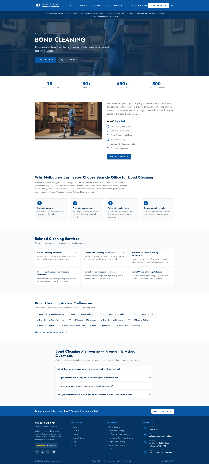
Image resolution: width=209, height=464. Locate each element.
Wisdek (171, 461)
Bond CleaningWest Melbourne (51, 320)
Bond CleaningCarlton (139, 320)
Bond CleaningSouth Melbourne (115, 314)
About (73, 5)
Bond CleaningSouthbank (146, 314)
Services (75, 434)
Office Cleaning (114, 427)
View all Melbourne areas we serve (51, 332)
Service (83, 5)
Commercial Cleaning (116, 430)
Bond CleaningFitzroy (47, 325)
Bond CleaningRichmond (113, 320)
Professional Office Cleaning (119, 434)
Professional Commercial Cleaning (121, 438)
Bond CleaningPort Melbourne (83, 314)
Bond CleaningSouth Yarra (74, 325)
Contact (117, 5)
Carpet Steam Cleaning (117, 441)
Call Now (69, 59)
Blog (107, 5)
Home (75, 427)
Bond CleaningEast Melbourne (84, 320)
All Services (43, 34)
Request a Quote (118, 156)
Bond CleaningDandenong (129, 325)
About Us (76, 430)
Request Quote (158, 5)
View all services (112, 449)
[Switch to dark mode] (172, 5)
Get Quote (44, 59)
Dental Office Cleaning (117, 445)
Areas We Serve (78, 438)
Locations (95, 5)
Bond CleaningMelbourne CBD (51, 314)
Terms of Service (109, 461)
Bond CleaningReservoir (101, 325)
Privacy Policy (96, 461)
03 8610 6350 (141, 5)
